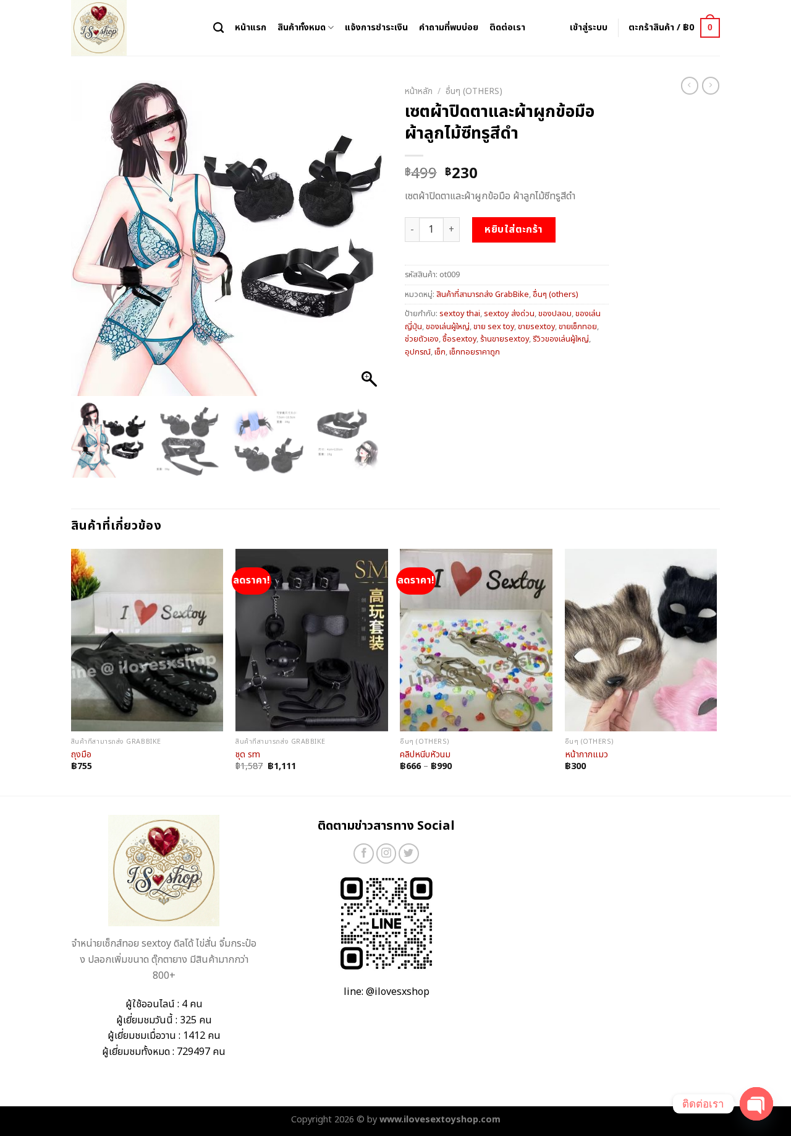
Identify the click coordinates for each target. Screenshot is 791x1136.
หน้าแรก (250, 27)
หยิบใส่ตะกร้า (513, 229)
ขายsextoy (536, 327)
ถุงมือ (81, 755)
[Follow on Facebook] (363, 853)
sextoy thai (459, 314)
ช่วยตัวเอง (422, 339)
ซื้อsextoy (459, 339)
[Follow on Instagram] (386, 853)
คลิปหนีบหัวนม (425, 755)
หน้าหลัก (419, 91)
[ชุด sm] (311, 640)
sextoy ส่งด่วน (509, 314)
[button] (371, 244)
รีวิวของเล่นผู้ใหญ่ (561, 339)
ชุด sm (247, 755)
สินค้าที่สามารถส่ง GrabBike (482, 294)
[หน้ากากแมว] (641, 640)
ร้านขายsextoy (504, 339)
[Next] (716, 671)
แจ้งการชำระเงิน (376, 27)
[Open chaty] (756, 1104)
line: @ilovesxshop (386, 991)
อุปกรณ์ (418, 352)
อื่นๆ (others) (474, 91)
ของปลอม (555, 314)
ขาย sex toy (493, 327)
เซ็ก (440, 352)
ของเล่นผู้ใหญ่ (448, 327)
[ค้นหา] (218, 28)
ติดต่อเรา (507, 27)
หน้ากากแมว (586, 755)
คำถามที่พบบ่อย (448, 27)
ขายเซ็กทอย (578, 327)
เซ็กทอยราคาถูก (474, 352)
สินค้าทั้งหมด (301, 27)
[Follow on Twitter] (409, 853)
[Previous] (71, 671)
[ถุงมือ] (147, 640)
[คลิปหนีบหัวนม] (476, 640)
